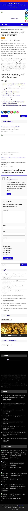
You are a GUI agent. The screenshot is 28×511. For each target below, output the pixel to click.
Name (4, 225)
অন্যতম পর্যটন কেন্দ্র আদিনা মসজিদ (9, 93)
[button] (14, 330)
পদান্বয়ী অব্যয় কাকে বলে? (7, 99)
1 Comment (18, 40)
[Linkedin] (8, 111)
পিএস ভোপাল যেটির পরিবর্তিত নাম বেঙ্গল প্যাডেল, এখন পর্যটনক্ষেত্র (14, 86)
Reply (8, 194)
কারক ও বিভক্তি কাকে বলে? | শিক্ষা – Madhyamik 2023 (14, 84)
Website (5, 238)
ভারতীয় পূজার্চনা (9, 5)
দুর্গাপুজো (15, 5)
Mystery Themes (22, 505)
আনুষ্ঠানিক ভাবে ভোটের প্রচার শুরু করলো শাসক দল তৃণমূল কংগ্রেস (24, 116)
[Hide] (27, 24)
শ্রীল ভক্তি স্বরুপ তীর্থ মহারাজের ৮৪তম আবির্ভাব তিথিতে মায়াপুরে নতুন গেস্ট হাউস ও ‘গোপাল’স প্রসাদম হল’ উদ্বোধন (14, 304)
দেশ (18, 5)
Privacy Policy (15, 509)
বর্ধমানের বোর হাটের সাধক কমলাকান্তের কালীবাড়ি (11, 95)
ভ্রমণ (4, 5)
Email (4, 231)
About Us (15, 507)
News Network (8, 507)
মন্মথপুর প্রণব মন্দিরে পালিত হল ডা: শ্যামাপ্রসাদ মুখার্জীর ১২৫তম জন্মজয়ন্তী (14, 291)
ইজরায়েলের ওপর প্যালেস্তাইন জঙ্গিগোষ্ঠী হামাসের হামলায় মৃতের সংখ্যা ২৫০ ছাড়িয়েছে (13, 163)
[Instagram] (17, 111)
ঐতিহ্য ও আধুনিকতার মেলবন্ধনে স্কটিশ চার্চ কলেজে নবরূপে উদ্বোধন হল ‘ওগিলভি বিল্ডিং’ (15, 309)
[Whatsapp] (14, 111)
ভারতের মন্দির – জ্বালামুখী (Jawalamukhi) (11, 92)
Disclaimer (21, 507)
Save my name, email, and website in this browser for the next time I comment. (7, 250)
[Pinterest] (11, 111)
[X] (5, 111)
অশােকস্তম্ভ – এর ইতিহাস (7, 97)
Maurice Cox (10, 178)
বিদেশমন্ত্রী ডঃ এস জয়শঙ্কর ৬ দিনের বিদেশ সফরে (9, 152)
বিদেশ (3, 37)
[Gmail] (26, 21)
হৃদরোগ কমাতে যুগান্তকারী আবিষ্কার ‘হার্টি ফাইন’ (9, 129)
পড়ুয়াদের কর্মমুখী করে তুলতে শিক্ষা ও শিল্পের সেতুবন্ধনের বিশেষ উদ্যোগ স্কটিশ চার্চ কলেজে (13, 287)
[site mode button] (22, 24)
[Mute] (22, 335)
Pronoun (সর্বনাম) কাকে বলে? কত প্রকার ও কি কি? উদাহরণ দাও (14, 105)
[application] (14, 330)
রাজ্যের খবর (23, 5)
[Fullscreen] (25, 335)
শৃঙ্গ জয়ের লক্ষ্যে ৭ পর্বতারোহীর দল (5, 116)
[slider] (12, 335)
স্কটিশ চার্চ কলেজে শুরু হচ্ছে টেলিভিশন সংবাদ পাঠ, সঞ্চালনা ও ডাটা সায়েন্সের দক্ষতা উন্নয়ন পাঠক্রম (14, 299)
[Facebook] (2, 111)
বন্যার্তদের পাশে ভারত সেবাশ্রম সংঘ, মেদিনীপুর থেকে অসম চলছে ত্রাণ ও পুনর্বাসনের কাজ (14, 282)
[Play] (3, 335)
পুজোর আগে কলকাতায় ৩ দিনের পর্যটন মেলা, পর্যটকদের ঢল (13, 295)
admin (11, 40)
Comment (5, 210)
